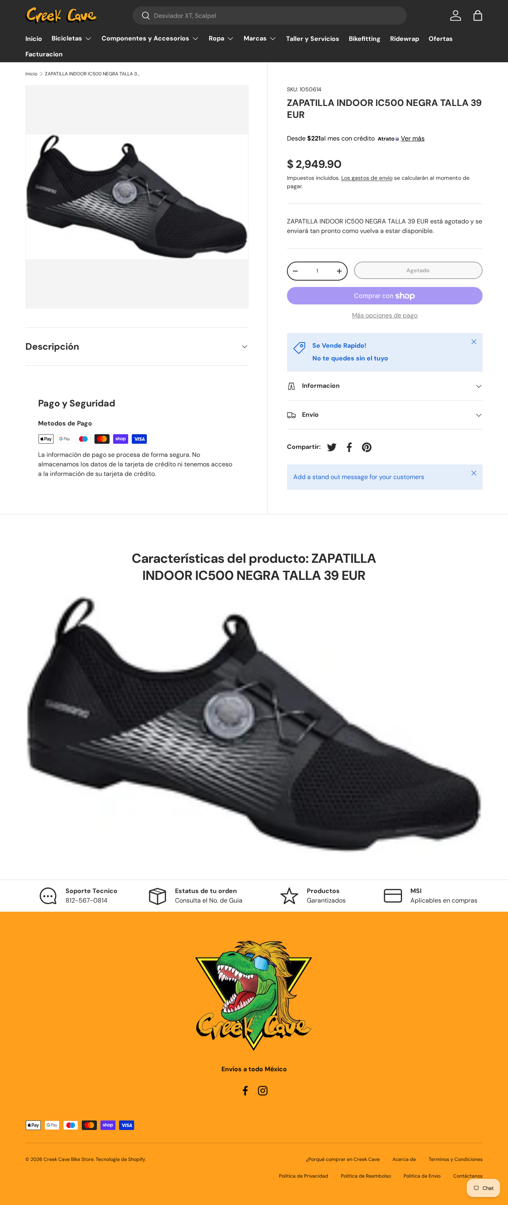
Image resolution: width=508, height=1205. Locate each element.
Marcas (255, 38)
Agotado (418, 270)
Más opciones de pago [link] (385, 316)
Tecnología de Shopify (120, 1159)
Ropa (216, 38)
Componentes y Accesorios (145, 38)
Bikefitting (365, 39)
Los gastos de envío (367, 178)
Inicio (33, 39)
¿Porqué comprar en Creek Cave (343, 1159)
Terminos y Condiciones (456, 1159)
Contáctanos (468, 1176)
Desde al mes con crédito (356, 138)
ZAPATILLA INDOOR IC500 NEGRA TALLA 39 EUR (92, 73)
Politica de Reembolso (366, 1176)
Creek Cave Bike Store (69, 1159)
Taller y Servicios (312, 39)
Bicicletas (67, 38)
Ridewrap (404, 39)
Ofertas (441, 39)
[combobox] (270, 15)
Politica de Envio (422, 1176)
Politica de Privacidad (303, 1176)
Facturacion (44, 54)
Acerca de (404, 1159)
